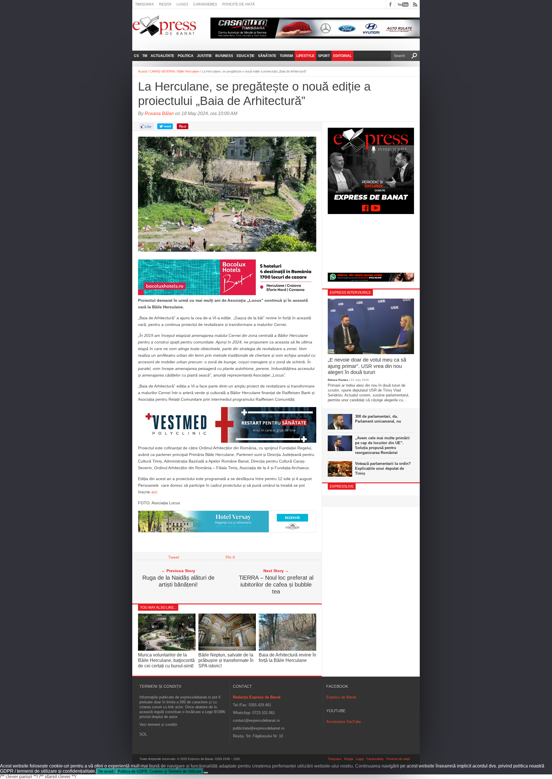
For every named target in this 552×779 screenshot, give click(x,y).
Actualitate (162, 56)
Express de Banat (341, 697)
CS (136, 56)
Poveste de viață (238, 4)
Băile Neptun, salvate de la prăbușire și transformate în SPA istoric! (226, 660)
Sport (324, 56)
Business (224, 56)
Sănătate (267, 56)
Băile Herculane (188, 71)
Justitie (204, 56)
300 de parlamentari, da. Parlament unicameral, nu (378, 418)
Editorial (342, 56)
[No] (206, 773)
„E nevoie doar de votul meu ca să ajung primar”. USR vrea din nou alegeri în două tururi (367, 366)
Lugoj (182, 4)
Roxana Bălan (159, 113)
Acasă (142, 71)
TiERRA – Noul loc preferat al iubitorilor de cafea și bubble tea (276, 584)
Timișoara (144, 4)
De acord (105, 771)
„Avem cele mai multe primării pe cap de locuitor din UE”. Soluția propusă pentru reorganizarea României (382, 445)
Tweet (173, 557)
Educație (245, 56)
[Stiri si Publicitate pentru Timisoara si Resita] (227, 531)
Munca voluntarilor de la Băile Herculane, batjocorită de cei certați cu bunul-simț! (166, 660)
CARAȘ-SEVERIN (162, 71)
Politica (185, 56)
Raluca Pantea (338, 379)
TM (144, 56)
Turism (286, 56)
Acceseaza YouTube (343, 721)
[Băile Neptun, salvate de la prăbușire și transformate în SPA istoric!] (227, 649)
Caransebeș (205, 4)
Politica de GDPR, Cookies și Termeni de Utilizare (159, 771)
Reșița (165, 4)
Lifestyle (305, 56)
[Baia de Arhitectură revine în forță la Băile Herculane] (287, 649)
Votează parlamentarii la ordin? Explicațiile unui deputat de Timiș (383, 468)
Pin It (230, 557)
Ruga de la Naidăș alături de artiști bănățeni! (178, 581)
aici (154, 492)
